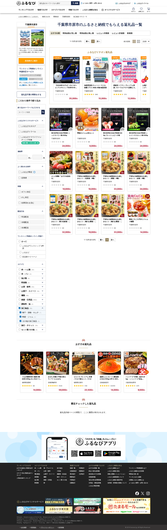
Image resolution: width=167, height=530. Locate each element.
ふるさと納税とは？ (114, 468)
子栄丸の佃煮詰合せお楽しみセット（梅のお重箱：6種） (112, 220)
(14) (86, 386)
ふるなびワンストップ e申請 (33, 247)
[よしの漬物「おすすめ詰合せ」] (61, 162)
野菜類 (25, 282)
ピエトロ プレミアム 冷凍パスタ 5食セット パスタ (83, 378)
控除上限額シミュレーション (116, 474)
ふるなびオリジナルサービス (28, 121)
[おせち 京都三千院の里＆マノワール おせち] (57, 363)
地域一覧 (72, 468)
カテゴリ (21, 264)
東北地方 (72, 474)
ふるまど (26, 252)
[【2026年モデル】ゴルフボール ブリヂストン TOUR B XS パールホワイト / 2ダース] (66, 70)
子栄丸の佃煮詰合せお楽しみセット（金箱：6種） (138, 177)
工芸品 (59, 471)
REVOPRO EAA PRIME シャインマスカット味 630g (138, 134)
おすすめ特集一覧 (94, 468)
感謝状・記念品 (61, 474)
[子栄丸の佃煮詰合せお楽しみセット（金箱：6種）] (138, 162)
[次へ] (146, 78)
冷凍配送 (25, 227)
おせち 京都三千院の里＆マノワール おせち (57, 378)
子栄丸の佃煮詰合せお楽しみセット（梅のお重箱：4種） (86, 220)
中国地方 (81, 468)
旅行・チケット (30, 325)
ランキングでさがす (26, 10)
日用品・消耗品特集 (95, 483)
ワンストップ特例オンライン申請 (30, 236)
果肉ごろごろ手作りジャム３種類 (138, 220)
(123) (60, 386)
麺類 (25, 295)
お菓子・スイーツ (30, 291)
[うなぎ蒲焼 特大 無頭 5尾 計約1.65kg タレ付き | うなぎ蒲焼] (31, 363)
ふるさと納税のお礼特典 (136, 471)
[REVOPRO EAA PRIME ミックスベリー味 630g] (61, 119)
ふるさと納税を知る (90, 10)
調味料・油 (27, 304)
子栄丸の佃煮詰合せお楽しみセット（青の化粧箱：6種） (60, 220)
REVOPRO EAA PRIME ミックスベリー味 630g (60, 134)
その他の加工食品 (31, 321)
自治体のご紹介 (31, 61)
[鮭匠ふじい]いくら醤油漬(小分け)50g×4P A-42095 (109, 378)
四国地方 (81, 471)
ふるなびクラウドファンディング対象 (31, 140)
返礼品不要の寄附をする (31, 94)
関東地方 (56, 16)
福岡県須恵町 (26, 382)
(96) (96, 94)
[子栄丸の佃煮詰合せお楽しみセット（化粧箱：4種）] (86, 162)
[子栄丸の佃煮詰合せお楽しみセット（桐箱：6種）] (112, 162)
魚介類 (25, 278)
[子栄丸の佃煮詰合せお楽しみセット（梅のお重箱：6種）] (112, 205)
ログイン (133, 11)
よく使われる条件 (24, 166)
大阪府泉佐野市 (131, 382)
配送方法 (21, 211)
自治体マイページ (29, 257)
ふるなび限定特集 (94, 486)
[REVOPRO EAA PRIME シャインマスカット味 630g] (138, 119)
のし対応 (25, 197)
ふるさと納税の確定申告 (115, 480)
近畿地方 (72, 483)
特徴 (19, 186)
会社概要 (23, 527)
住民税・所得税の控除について (117, 483)
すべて (24, 241)
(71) (125, 94)
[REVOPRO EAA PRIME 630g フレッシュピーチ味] (112, 119)
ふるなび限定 (27, 172)
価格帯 (20, 151)
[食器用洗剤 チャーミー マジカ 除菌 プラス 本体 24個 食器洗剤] (95, 70)
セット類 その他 (29, 329)
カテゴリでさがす (58, 10)
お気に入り (141, 11)
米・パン (26, 274)
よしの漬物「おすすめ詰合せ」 (60, 177)
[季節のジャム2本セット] (86, 119)
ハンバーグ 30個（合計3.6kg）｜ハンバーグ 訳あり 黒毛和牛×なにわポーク (135, 378)
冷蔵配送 (25, 222)
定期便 (24, 178)
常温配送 (25, 217)
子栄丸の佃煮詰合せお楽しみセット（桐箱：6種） (112, 177)
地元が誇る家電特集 (95, 480)
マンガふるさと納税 (135, 477)
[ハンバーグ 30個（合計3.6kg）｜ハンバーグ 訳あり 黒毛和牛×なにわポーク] (135, 363)
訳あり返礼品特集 (94, 471)
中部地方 (72, 480)
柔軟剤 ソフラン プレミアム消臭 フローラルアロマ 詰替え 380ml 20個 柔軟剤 (124, 86)
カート (148, 11)
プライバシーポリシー (47, 527)
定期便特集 (92, 477)
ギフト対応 (25, 192)
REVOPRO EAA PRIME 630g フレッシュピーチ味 (112, 134)
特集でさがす (74, 10)
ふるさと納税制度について (116, 477)
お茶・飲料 (28, 287)
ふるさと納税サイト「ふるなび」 (28, 16)
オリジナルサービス (112, 10)
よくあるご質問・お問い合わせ (92, 3)
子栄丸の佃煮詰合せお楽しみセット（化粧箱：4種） (86, 177)
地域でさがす (42, 10)
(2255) (112, 386)
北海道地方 (73, 471)
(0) (67, 94)
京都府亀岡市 (52, 382)
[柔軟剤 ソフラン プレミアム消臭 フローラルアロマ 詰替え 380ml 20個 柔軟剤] (125, 70)
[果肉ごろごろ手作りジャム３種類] (138, 205)
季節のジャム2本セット (85, 133)
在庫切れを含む (27, 203)
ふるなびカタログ (124, 3)
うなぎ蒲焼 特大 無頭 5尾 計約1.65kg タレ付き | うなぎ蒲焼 (31, 378)
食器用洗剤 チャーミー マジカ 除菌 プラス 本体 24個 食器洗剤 (95, 86)
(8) (34, 386)
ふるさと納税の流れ (114, 471)
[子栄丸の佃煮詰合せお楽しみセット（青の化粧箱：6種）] (61, 205)
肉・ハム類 (28, 269)
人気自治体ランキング (23, 478)
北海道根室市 (104, 382)
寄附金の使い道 (133, 474)
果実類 (37, 477)
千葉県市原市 (66, 16)
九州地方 (81, 474)
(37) (137, 386)
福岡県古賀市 (78, 382)
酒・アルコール (48, 468)
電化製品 (37, 474)
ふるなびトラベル (142, 3)
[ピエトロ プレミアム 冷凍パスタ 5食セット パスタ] (83, 363)
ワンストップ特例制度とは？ (138, 468)
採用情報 (61, 527)
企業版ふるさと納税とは (136, 480)
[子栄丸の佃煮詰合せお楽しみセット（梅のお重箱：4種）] (86, 205)
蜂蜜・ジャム (29, 317)
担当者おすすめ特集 (95, 474)
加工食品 (76, 16)
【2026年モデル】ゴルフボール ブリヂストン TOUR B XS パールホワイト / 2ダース (66, 86)
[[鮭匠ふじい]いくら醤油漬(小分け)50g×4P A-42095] (109, 363)
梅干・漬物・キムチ (32, 312)
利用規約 (33, 527)
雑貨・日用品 (29, 300)
